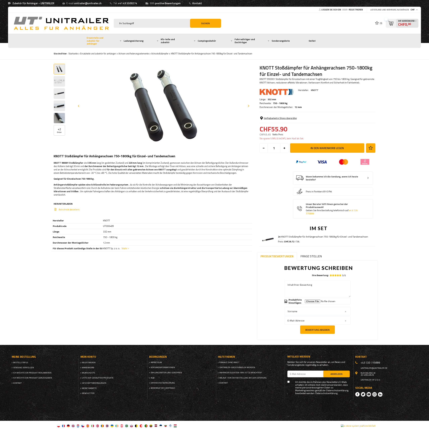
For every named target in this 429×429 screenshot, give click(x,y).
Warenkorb (88, 368)
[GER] (68, 425)
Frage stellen (311, 256)
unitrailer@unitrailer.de (374, 368)
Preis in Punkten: (314, 191)
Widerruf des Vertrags (163, 388)
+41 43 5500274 (127, 3)
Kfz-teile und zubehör (168, 41)
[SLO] (131, 425)
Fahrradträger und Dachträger (245, 41)
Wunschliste (88, 373)
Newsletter (88, 393)
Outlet (312, 40)
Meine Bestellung (24, 357)
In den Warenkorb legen (327, 148)
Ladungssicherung (133, 40)
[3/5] (335, 275)
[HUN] (175, 425)
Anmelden (336, 374)
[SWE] (126, 425)
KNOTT (314, 90)
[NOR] (107, 425)
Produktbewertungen (277, 256)
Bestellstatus (20, 363)
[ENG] (73, 425)
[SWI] (141, 425)
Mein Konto (88, 357)
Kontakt (197, 3)
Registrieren (356, 9)
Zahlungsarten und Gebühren (166, 373)
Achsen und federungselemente (133, 53)
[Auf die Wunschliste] (370, 148)
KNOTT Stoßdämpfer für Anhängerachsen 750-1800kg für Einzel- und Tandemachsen (323, 237)
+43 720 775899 (370, 362)
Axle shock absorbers (69, 209)
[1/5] (331, 275)
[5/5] (340, 275)
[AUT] (121, 425)
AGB (153, 378)
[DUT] (78, 425)
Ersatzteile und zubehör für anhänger (95, 40)
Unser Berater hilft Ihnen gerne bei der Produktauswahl (331, 209)
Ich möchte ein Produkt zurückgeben (32, 378)
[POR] (146, 425)
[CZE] (82, 425)
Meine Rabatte (89, 388)
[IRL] (116, 425)
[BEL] (136, 425)
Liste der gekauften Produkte (97, 378)
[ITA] (92, 425)
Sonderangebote (281, 40)
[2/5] (333, 275)
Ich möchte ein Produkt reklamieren (32, 373)
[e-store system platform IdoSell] (358, 425)
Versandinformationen (163, 367)
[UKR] (112, 425)
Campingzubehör (207, 40)
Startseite (73, 53)
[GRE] (170, 425)
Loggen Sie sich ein (331, 9)
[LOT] (155, 425)
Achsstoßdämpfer (160, 53)
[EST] (160, 425)
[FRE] (63, 425)
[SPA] (87, 425)
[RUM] (102, 425)
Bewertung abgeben (317, 329)
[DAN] (97, 425)
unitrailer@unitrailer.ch (88, 3)
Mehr (124, 248)
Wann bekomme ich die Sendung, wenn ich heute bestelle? (332, 178)
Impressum (156, 362)
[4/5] (338, 275)
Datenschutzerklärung (163, 383)
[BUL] (165, 425)
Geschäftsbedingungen (94, 383)
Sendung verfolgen (23, 368)
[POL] (58, 425)
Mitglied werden (298, 356)
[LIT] (150, 425)
